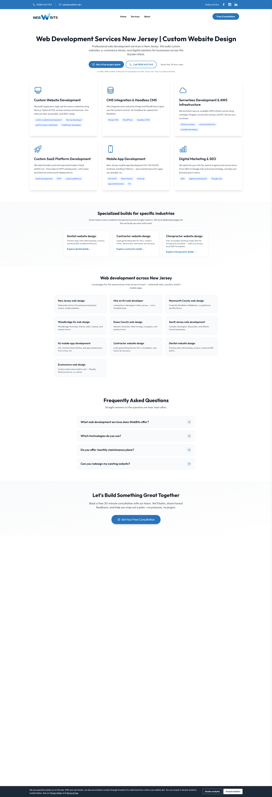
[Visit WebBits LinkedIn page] (236, 4)
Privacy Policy (56, 793)
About (147, 16)
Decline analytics (212, 791)
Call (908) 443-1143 (143, 64)
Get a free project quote (108, 64)
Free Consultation (226, 16)
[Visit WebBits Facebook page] (223, 4)
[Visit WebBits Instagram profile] (229, 4)
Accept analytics (233, 791)
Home (123, 16)
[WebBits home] (45, 16)
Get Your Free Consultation (138, 519)
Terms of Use (72, 793)
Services (135, 16)
